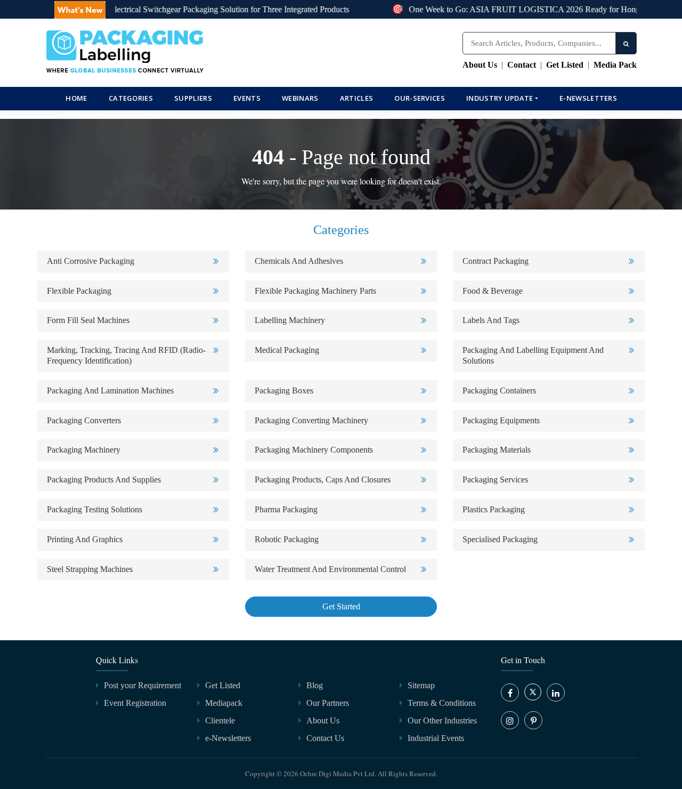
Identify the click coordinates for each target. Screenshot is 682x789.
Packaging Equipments (501, 420)
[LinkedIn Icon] (556, 692)
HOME (76, 98)
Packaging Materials (496, 449)
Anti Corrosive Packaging (90, 260)
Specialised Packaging (500, 539)
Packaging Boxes (284, 390)
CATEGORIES (131, 98)
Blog (314, 685)
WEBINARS (300, 98)
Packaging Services (495, 479)
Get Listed (564, 64)
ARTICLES (356, 98)
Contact (521, 64)
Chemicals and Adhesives (299, 260)
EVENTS (247, 98)
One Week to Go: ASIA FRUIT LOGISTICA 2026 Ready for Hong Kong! (527, 9)
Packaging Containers (499, 390)
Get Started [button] (341, 606)
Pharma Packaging (286, 509)
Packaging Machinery (83, 449)
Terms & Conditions (442, 702)
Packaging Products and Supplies (104, 479)
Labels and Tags (490, 320)
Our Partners (327, 702)
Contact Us (325, 738)
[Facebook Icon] (510, 692)
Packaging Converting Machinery (311, 420)
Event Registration (135, 702)
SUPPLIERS (193, 98)
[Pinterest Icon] (533, 720)
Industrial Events (436, 738)
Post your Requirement (142, 685)
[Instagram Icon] (510, 720)
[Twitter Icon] (532, 697)
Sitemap (421, 685)
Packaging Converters (84, 420)
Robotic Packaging (287, 539)
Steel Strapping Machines (90, 569)
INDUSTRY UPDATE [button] (499, 98)
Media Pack (615, 64)
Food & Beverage (492, 290)
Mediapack (223, 702)
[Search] (626, 43)
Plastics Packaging (493, 509)
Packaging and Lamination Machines (110, 390)
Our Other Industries (442, 720)
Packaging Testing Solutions (94, 509)
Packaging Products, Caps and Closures (323, 479)
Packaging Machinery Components (314, 449)
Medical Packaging (287, 350)
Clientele (220, 720)
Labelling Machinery (290, 320)
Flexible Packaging (79, 290)
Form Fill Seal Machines (88, 320)
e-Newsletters (588, 98)
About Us (479, 64)
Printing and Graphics (85, 539)
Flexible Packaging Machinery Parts (315, 290)
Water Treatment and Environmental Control (330, 569)
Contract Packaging (495, 260)
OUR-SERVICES (419, 98)
